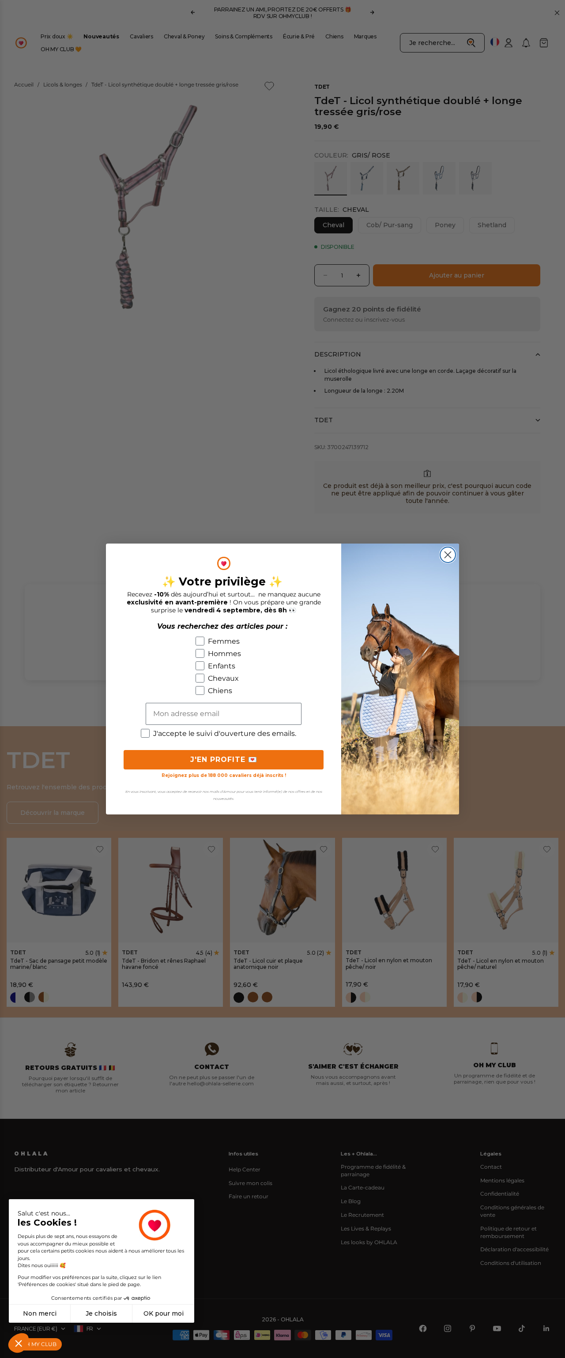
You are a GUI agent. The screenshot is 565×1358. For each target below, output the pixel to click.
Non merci (39, 1313)
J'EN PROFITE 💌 (223, 759)
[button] (18, 1343)
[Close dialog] (448, 555)
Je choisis (101, 1313)
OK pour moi (163, 1313)
